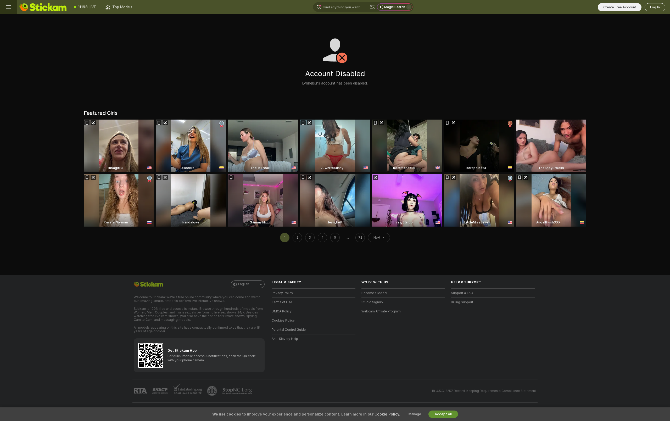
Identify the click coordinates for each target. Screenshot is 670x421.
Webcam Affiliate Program (381, 311)
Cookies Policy (283, 320)
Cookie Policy (387, 414)
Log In (655, 7)
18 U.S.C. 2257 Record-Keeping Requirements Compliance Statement (484, 391)
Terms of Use (282, 302)
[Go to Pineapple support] (212, 391)
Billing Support (462, 302)
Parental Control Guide (289, 330)
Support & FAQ (462, 293)
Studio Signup (372, 302)
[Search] (372, 7)
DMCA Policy (282, 311)
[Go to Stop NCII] (237, 391)
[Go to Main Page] (43, 7)
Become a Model (374, 293)
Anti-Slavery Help (285, 339)
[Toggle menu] (8, 7)
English (243, 284)
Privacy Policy (282, 293)
